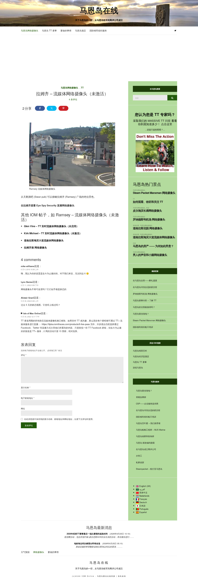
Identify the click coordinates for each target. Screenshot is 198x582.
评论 (23, 355)
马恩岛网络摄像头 (29, 30)
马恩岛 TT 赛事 (49, 30)
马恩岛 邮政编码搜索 (145, 442)
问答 (134, 243)
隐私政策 (122, 576)
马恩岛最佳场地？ (141, 313)
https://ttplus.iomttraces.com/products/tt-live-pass (66, 324)
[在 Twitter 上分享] (52, 108)
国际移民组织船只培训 (143, 326)
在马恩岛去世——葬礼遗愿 (145, 280)
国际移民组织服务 (98, 30)
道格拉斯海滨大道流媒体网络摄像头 (44, 240)
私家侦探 (140, 462)
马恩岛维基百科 (140, 350)
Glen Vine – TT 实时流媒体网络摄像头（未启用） (51, 226)
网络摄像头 (38, 552)
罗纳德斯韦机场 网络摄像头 (149, 219)
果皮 (147, 208)
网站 (23, 408)
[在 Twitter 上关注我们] (175, 31)
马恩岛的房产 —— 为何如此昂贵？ (153, 246)
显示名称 (25, 387)
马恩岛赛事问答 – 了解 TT (144, 300)
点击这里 (166, 124)
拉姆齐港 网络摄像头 (35, 247)
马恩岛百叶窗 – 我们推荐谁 (148, 423)
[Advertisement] (99, 58)
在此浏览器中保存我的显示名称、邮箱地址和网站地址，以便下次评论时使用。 (59, 419)
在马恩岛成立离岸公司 (146, 449)
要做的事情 (65, 30)
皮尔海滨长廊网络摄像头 (147, 211)
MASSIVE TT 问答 (159, 121)
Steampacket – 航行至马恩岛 (149, 468)
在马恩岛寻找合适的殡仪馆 (145, 287)
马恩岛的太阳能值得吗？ (144, 307)
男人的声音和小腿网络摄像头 (150, 255)
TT (82, 87)
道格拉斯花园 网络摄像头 (147, 228)
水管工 (139, 455)
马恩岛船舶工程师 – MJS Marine (150, 429)
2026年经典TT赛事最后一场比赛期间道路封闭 (87, 533)
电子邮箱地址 (27, 398)
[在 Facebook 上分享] (40, 108)
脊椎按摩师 (141, 397)
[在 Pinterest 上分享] (63, 108)
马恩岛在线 (99, 10)
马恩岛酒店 (80, 30)
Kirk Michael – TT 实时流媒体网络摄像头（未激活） (53, 233)
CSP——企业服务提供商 (147, 403)
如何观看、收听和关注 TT (148, 202)
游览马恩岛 (138, 367)
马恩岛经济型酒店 (141, 356)
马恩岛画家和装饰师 (145, 436)
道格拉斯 (136, 225)
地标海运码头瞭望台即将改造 (87, 543)
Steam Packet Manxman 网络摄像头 (154, 193)
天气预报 (25, 552)
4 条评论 (73, 99)
